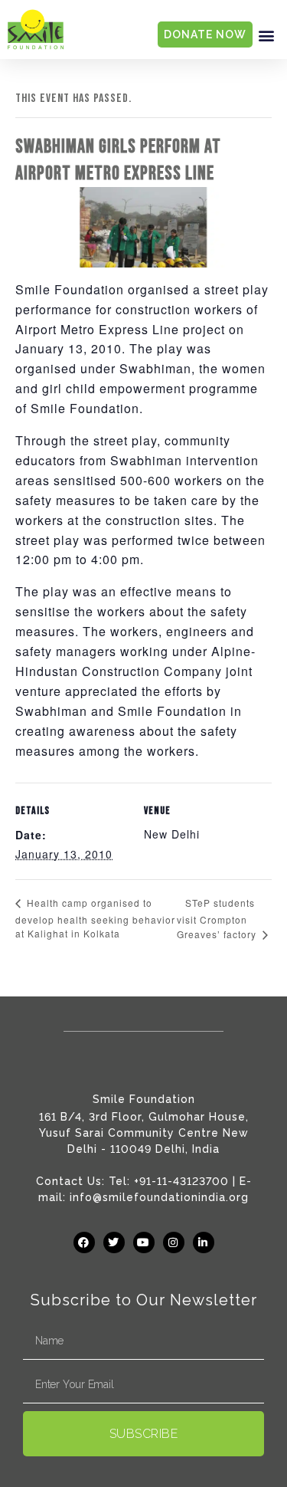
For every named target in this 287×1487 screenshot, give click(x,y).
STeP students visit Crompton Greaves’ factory (218, 918)
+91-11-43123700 (181, 1181)
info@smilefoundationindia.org (159, 1197)
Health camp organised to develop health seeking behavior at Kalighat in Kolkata (95, 918)
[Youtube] (144, 1242)
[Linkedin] (203, 1242)
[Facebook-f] (84, 1242)
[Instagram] (173, 1242)
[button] (266, 35)
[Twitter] (114, 1242)
